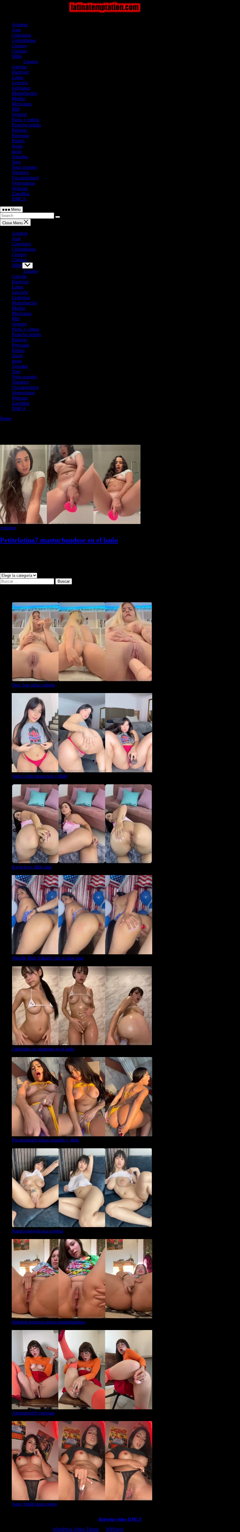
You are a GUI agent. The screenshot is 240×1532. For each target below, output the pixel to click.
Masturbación (24, 93)
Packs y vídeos (25, 119)
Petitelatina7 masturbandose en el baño (59, 540)
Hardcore (20, 72)
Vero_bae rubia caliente (33, 684)
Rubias (18, 140)
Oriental (19, 114)
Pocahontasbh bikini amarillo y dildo (45, 1139)
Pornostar (20, 135)
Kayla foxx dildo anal (32, 866)
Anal (16, 29)
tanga (17, 151)
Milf (16, 109)
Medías (18, 98)
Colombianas (24, 40)
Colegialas (21, 35)
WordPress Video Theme (76, 1529)
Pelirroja (19, 130)
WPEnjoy (115, 1529)
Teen (16, 161)
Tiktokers (20, 172)
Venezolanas (23, 183)
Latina (17, 77)
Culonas (19, 50)
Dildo (17, 56)
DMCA (19, 198)
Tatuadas (20, 156)
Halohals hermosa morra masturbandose (48, 1321)
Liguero (30, 61)
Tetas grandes (24, 167)
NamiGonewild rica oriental (37, 1230)
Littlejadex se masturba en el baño (43, 1048)
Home (5, 418)
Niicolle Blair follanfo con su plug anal (47, 957)
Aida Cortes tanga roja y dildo (39, 775)
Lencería (20, 82)
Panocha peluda (26, 124)
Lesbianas (21, 87)
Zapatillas (21, 193)
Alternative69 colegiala (33, 1412)
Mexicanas (22, 103)
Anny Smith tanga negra (34, 1503)
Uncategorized (25, 177)
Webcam (20, 188)
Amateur (20, 24)
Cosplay (19, 45)
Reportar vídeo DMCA (120, 1519)
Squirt (17, 146)
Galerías (19, 66)
